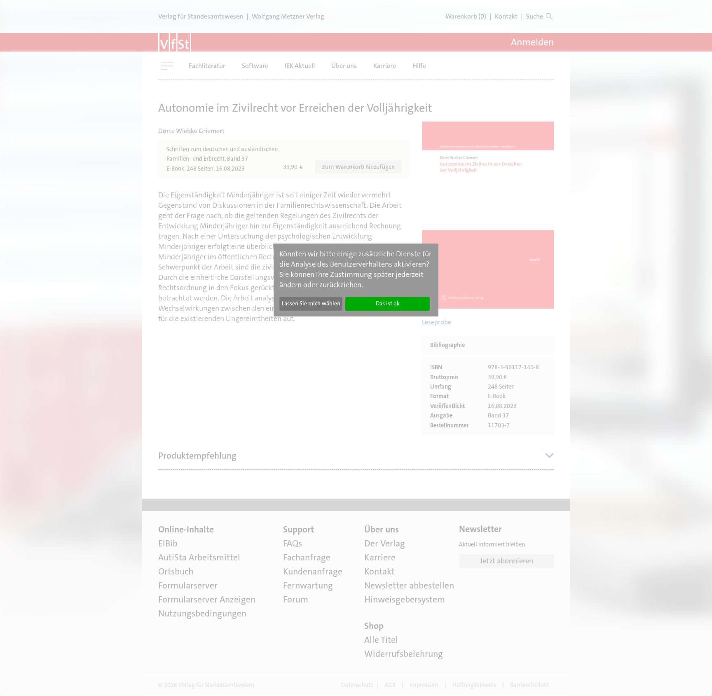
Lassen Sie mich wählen (311, 303)
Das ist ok (388, 303)
